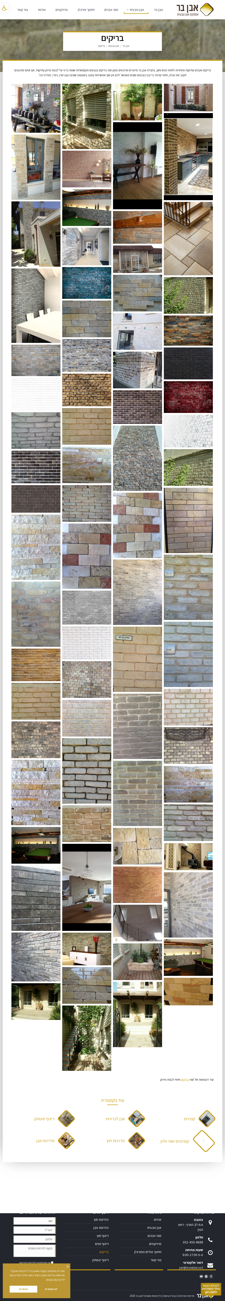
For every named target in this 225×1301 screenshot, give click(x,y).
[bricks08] (35, 234)
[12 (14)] (86, 608)
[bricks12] (86, 246)
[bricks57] (86, 949)
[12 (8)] (86, 355)
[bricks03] (86, 556)
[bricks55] (86, 718)
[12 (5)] (86, 169)
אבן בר (125, 46)
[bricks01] (35, 547)
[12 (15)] (188, 363)
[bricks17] (137, 331)
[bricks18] (188, 991)
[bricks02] (35, 792)
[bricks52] (137, 592)
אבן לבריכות (115, 1118)
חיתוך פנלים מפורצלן (147, 1252)
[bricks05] (188, 784)
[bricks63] (188, 957)
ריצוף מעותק (44, 1118)
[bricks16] (86, 319)
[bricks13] (35, 305)
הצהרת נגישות (170, 1295)
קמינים (189, 1118)
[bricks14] (86, 985)
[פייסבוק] (211, 1276)
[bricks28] (137, 793)
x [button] (68, 1266)
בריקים (185, 1079)
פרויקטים (155, 1243)
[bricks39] (137, 165)
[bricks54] (188, 707)
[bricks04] (137, 525)
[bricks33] (188, 654)
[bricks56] (35, 956)
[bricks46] (35, 167)
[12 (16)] (86, 283)
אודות (157, 1219)
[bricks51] (137, 884)
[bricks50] (35, 898)
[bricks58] (137, 1014)
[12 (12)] (35, 394)
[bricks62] (86, 207)
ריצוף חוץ (103, 1235)
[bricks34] (188, 587)
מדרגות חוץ (116, 1140)
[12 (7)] (35, 360)
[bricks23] (35, 701)
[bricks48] (188, 156)
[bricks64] (35, 845)
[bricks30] (86, 503)
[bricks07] (137, 846)
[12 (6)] (188, 397)
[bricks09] (137, 227)
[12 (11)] (188, 431)
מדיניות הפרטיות (27, 1262)
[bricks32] (188, 520)
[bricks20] (137, 370)
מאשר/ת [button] (23, 1289)
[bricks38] (86, 679)
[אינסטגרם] (206, 1276)
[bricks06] (86, 464)
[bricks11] (188, 238)
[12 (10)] (35, 665)
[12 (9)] (188, 331)
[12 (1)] (35, 499)
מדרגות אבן (45, 1140)
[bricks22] (86, 426)
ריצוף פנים (102, 1243)
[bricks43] (137, 923)
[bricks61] (188, 467)
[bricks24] (35, 430)
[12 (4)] (137, 407)
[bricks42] (188, 745)
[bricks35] (35, 614)
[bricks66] (137, 961)
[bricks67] (86, 1038)
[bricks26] (86, 823)
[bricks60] (188, 295)
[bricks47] (188, 856)
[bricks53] (188, 905)
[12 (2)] (86, 390)
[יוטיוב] (201, 1276)
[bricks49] (86, 887)
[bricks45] (188, 97)
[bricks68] (137, 102)
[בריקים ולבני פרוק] (35, 108)
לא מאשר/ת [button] (51, 1289)
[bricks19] (137, 259)
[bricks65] (86, 116)
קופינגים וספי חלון (174, 1141)
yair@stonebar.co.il (191, 1268)
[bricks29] (137, 458)
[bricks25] (188, 822)
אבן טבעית (113, 46)
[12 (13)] (86, 642)
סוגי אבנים (154, 1235)
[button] (4, 8)
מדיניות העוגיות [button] (53, 1279)
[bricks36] (137, 659)
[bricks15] (137, 293)
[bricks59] (35, 1001)
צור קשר (156, 1260)
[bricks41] (137, 726)
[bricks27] (86, 771)
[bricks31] (35, 739)
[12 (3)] (35, 467)
